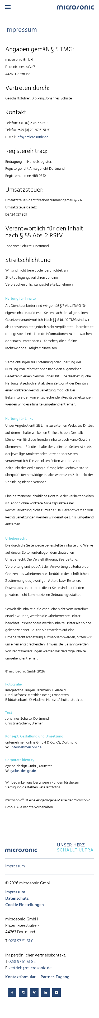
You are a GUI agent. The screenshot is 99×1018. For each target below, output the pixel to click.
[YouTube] (56, 992)
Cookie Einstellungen (24, 905)
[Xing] (34, 992)
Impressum (15, 866)
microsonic (21, 852)
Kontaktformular (20, 977)
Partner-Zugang (55, 977)
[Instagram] (23, 992)
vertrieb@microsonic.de (29, 968)
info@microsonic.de (32, 137)
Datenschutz (17, 898)
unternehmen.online (25, 747)
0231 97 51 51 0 (21, 941)
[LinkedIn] (45, 992)
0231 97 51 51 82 (22, 961)
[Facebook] (12, 992)
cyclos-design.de (23, 771)
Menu (8, 7)
